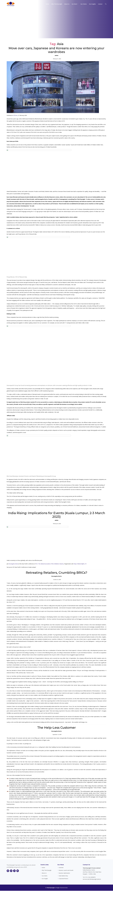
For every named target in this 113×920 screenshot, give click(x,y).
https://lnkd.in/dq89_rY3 (80, 564)
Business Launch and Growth (66, 870)
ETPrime (15, 115)
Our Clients (84, 4)
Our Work (60, 864)
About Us (66, 4)
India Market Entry (63, 875)
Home (47, 4)
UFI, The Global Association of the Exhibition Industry (50, 564)
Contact (100, 4)
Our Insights (92, 4)
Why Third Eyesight (56, 4)
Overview (61, 867)
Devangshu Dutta (13, 564)
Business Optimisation (64, 873)
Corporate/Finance (63, 878)
